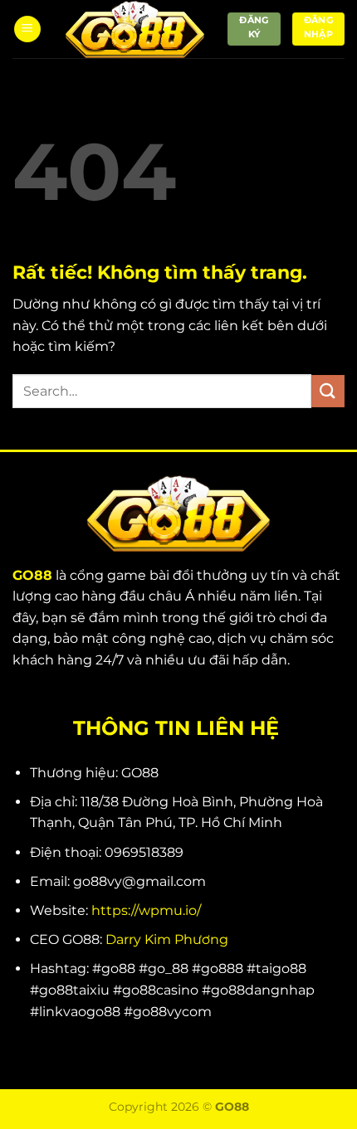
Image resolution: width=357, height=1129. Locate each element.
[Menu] (27, 29)
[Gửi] (328, 391)
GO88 (32, 575)
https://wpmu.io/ (146, 910)
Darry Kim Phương (166, 939)
